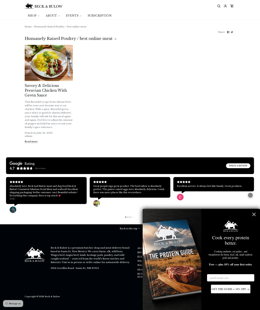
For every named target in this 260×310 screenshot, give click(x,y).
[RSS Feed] (115, 38)
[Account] (225, 6)
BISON (141, 252)
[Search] (218, 6)
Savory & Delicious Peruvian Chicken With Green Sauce (46, 90)
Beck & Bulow (52, 296)
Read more (31, 141)
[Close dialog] (254, 214)
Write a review (238, 166)
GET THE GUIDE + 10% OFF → (230, 289)
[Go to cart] (232, 6)
